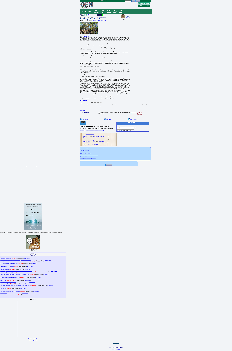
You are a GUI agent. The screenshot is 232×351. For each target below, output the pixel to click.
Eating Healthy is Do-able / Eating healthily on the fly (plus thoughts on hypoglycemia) (13, 264)
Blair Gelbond (12, 283)
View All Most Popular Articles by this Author (100, 148)
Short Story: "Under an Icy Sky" (89, 141)
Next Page (99, 96)
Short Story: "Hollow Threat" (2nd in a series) (91, 139)
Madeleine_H (84, 36)
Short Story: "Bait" (86, 136)
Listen (100, 15)
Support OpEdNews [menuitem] (109, 11)
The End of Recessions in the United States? (7, 266)
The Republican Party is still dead (5, 258)
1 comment (94, 20)
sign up (101, 98)
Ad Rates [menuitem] (114, 11)
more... (102, 106)
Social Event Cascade (90, 134)
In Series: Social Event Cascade (101, 20)
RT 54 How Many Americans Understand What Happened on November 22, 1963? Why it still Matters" (16, 271)
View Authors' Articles (134, 119)
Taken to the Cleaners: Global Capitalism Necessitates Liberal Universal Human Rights (13, 275)
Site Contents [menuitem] (96, 11)
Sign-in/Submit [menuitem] (102, 11)
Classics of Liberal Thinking (33, 338)
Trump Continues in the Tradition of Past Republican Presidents (10, 291)
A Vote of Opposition (3, 288)
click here (34, 299)
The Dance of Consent (83, 156)
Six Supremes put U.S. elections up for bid (6, 272)
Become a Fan (128, 17)
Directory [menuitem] (90, 11)
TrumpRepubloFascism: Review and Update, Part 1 (8, 282)
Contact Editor (108, 119)
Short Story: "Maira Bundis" (90, 19)
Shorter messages (3, 280)
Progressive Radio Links (33, 340)
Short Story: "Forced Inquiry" (84, 150)
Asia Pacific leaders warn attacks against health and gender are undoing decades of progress (14, 261)
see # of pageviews (27, 258)
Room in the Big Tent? (3, 293)
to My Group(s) (82, 110)
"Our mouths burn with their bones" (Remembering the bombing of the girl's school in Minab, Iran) (15, 260)
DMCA (90, 36)
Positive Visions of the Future (4, 283)
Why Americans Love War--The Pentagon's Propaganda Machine (10, 277)
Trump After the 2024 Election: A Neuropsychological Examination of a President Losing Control (15, 285)
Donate (82, 130)
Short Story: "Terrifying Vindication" (85, 153)
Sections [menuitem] (83, 11)
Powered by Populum (116, 349)
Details (88, 36)
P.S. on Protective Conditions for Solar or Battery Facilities (9, 263)
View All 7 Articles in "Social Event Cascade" (91, 144)
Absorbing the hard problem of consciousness (7, 294)
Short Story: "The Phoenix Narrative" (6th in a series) (88, 158)
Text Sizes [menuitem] (120, 11)
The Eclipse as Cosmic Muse (4, 269)
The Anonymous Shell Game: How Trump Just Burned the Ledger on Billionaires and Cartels (14, 274)
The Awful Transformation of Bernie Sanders (7, 286)
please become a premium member (21, 168)
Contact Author (85, 119)
